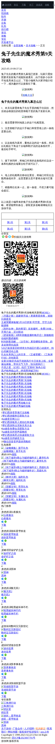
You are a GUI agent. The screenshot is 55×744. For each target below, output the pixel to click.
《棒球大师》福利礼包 (13, 480)
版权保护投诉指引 (29, 731)
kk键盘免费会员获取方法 (15, 428)
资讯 (16, 5)
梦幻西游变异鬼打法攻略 (15, 412)
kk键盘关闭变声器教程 (14, 432)
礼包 (3, 26)
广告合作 (17, 728)
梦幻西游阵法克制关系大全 (17, 425)
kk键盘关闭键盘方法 (13, 438)
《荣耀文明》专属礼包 (13, 499)
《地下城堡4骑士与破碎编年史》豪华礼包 (23, 461)
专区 (3, 39)
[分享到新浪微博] (6, 236)
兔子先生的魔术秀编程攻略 (16, 406)
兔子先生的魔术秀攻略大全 (16, 403)
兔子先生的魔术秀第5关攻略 (16, 390)
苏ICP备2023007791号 (23, 737)
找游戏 (5, 13)
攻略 (47, 5)
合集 (3, 23)
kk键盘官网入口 (11, 419)
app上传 (44, 731)
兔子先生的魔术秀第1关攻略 (16, 383)
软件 (3, 16)
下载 (24, 5)
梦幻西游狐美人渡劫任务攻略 (18, 422)
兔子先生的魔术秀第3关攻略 (16, 393)
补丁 (31, 5)
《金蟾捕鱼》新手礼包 (13, 451)
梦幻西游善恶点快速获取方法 (18, 435)
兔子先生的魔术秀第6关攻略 (16, 399)
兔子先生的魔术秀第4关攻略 (16, 396)
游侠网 (8, 5)
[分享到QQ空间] (13, 236)
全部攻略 (18, 45)
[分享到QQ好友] (9, 236)
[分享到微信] (3, 236)
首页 (3, 10)
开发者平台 (7, 42)
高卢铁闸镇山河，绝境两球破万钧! (20, 370)
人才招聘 (29, 728)
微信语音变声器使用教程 (17, 441)
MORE (46, 312)
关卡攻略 (31, 45)
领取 (14, 454)
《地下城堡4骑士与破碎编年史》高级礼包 (23, 470)
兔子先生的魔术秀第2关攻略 (16, 386)
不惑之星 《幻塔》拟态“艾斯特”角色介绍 (23, 367)
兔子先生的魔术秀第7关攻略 (16, 380)
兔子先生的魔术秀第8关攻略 (16, 377)
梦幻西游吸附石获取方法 (15, 415)
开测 (3, 19)
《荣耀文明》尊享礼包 (13, 490)
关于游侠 (6, 728)
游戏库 (39, 5)
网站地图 (13, 731)
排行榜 (5, 29)
